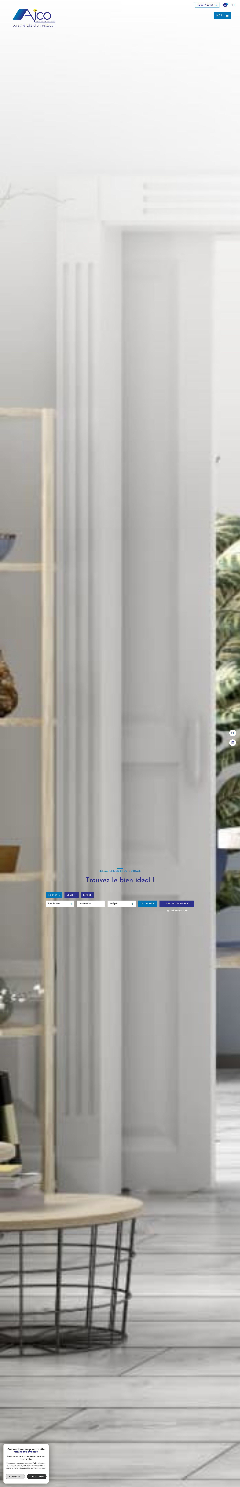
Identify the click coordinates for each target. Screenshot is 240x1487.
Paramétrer (15, 1476)
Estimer (87, 895)
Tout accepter (36, 1476)
